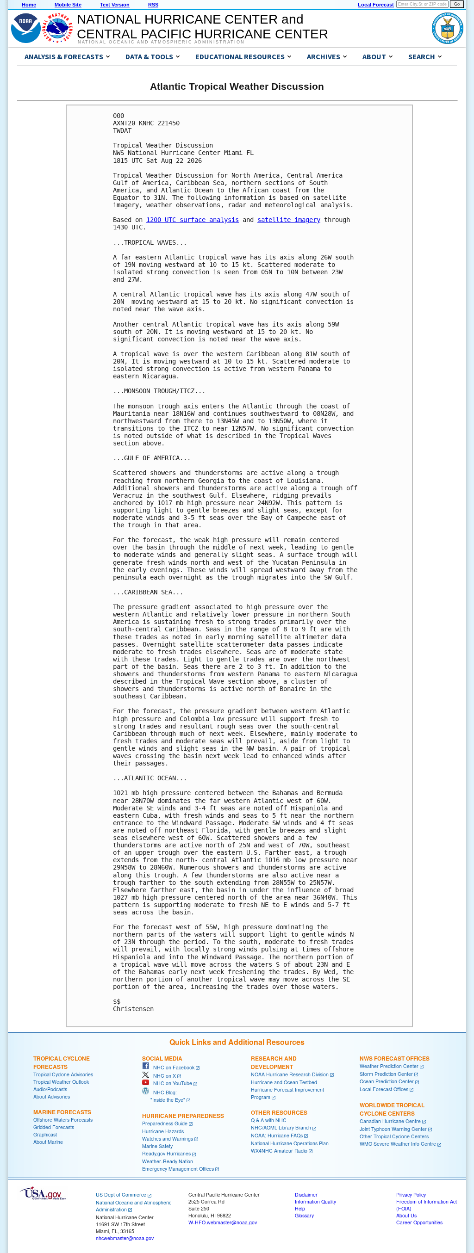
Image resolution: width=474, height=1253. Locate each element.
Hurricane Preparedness (183, 1115)
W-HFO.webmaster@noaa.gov (222, 1222)
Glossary (304, 1215)
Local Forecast (376, 4)
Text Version (115, 4)
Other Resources (279, 1112)
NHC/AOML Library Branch (281, 1127)
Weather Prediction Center (389, 1065)
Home (29, 4)
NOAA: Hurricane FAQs (277, 1135)
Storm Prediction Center (386, 1073)
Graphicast (45, 1134)
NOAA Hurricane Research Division (290, 1074)
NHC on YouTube (170, 1083)
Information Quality (315, 1201)
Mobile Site (68, 4)
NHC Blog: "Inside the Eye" (163, 1096)
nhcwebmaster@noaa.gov (125, 1237)
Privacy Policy (411, 1194)
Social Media (162, 1058)
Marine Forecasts (62, 1112)
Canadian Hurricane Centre (390, 1120)
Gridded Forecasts (53, 1126)
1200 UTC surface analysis (192, 219)
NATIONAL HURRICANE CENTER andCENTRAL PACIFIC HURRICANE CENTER (202, 26)
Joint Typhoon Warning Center (393, 1128)
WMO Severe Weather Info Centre (398, 1143)
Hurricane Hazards (163, 1131)
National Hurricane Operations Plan (290, 1143)
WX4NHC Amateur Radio (279, 1150)
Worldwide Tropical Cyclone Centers (392, 1109)
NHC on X (162, 1075)
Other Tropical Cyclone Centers (394, 1136)
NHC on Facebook (171, 1067)
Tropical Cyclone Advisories (63, 1074)
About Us (406, 1215)
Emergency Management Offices (178, 1168)
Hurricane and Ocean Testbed (284, 1082)
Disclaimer (306, 1194)
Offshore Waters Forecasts (63, 1119)
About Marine (48, 1141)
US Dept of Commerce (121, 1194)
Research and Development (274, 1062)
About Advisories (51, 1096)
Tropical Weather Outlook (61, 1081)
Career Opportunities (419, 1222)
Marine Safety (157, 1145)
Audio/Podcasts (50, 1089)
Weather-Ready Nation (167, 1161)
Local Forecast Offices (384, 1089)
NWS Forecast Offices (395, 1058)
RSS (153, 4)
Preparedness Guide (164, 1123)
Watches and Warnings (167, 1138)
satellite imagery (288, 219)
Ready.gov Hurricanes (166, 1153)
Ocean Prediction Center (387, 1081)
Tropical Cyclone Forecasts (61, 1062)
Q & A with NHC (269, 1120)
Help (300, 1208)
